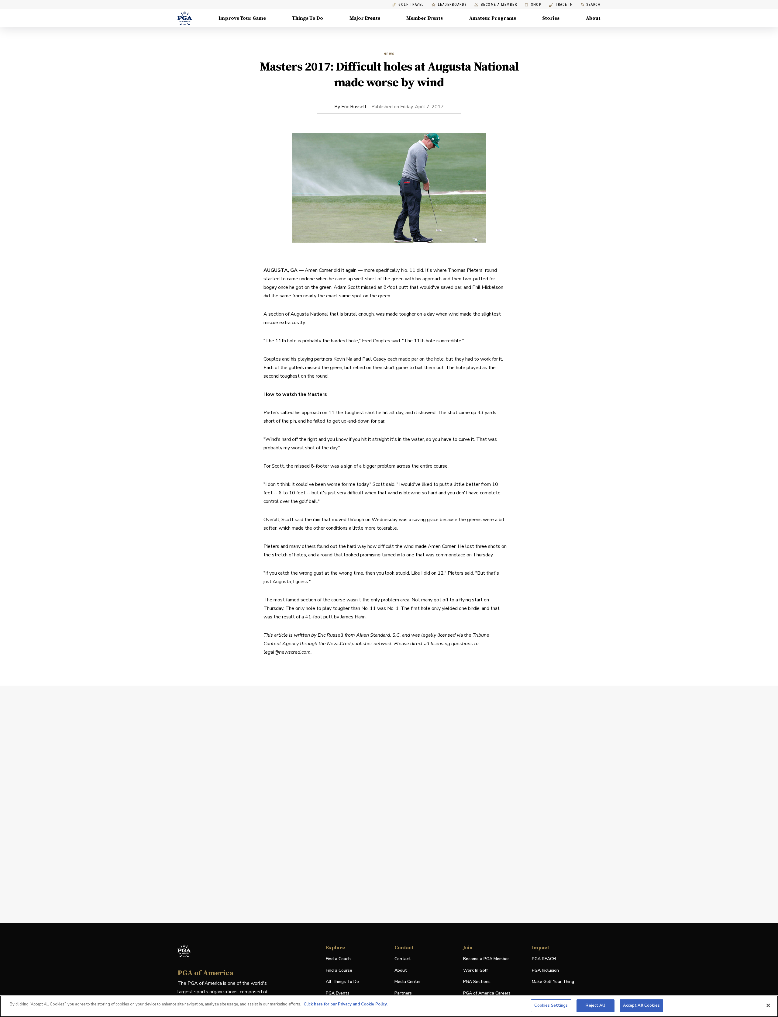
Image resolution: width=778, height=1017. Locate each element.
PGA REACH (544, 959)
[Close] (768, 1005)
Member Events (424, 18)
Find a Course (339, 970)
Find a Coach (338, 959)
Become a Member (499, 5)
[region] (389, 1006)
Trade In (561, 5)
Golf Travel (411, 5)
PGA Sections (477, 981)
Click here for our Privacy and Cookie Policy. (345, 1004)
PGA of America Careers (487, 993)
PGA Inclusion (545, 970)
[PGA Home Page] (184, 18)
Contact (402, 959)
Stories (550, 18)
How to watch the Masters (295, 394)
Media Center (407, 982)
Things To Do (307, 18)
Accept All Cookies (641, 1005)
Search (593, 4)
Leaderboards (452, 5)
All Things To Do (342, 981)
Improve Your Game (242, 18)
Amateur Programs (492, 18)
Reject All (595, 1005)
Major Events (364, 18)
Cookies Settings (551, 1005)
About (593, 18)
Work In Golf (475, 970)
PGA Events (337, 993)
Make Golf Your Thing (553, 982)
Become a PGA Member (486, 959)
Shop (533, 5)
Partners (403, 993)
